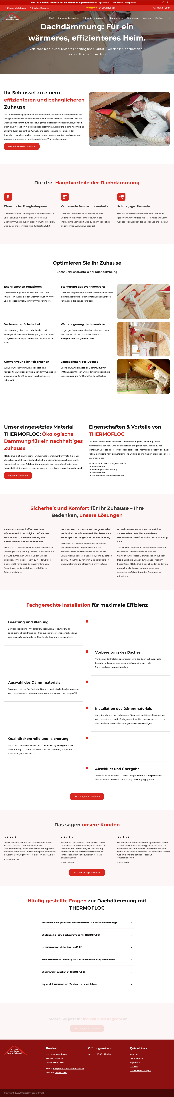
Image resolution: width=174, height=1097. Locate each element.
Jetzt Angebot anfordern (87, 796)
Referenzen (133, 18)
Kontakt (160, 18)
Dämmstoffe (116, 18)
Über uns (147, 18)
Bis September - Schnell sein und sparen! (82, 2)
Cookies (134, 1066)
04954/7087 (61, 1072)
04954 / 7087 (163, 8)
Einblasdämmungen (93, 18)
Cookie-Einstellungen (140, 1070)
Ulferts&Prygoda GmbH (32, 1092)
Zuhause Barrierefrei (68, 18)
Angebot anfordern (18, 475)
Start (51, 18)
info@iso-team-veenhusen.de (68, 1068)
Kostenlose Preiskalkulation (21, 146)
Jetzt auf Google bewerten (87, 872)
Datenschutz (136, 1058)
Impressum (135, 1062)
